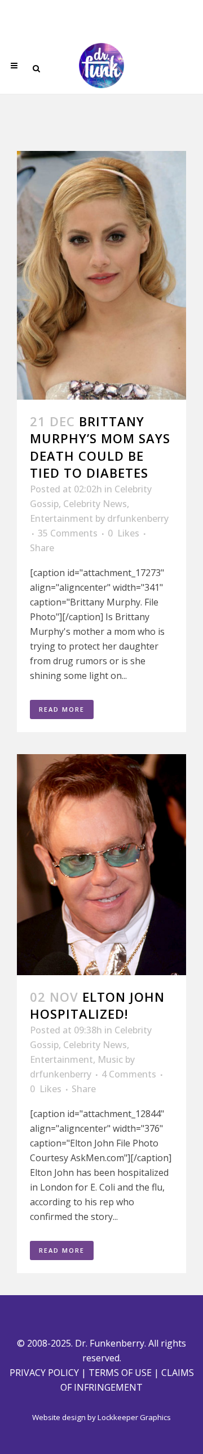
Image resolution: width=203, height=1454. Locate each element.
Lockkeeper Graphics (134, 1417)
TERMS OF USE (120, 1372)
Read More (62, 709)
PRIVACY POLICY (44, 1372)
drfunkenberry (138, 518)
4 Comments (129, 1074)
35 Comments (68, 533)
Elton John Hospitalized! (97, 1005)
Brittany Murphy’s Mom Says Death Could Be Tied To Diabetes (100, 447)
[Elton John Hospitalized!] (101, 864)
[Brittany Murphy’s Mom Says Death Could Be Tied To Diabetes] (101, 275)
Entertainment (61, 518)
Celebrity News (95, 503)
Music (110, 1059)
